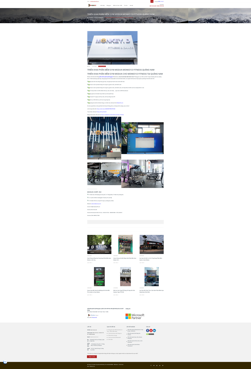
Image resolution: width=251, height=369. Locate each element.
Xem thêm (89, 262)
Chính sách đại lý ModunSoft (114, 337)
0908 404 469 (92, 334)
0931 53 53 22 (160, 6)
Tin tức (125, 5)
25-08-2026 (89, 255)
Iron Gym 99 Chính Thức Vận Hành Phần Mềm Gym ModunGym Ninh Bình (152, 291)
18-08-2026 (142, 287)
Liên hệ (131, 5)
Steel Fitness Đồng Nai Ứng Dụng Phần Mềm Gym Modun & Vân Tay (99, 259)
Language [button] (156, 1)
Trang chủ (90, 17)
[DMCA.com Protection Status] (150, 334)
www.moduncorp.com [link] (96, 203)
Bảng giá (109, 5)
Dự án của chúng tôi (99, 17)
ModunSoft (94, 317)
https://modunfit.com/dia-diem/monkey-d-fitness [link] (112, 114)
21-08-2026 (115, 287)
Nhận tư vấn (92, 356)
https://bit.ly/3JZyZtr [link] (102, 111)
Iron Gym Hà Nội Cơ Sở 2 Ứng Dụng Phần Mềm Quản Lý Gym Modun (151, 259)
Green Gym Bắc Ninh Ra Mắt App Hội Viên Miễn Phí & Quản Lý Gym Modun (98, 291)
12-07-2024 (94, 66)
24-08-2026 (142, 255)
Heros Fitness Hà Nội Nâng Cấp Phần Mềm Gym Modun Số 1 (124, 259)
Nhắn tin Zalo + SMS (117, 5)
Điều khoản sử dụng (112, 335)
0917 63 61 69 (153, 6)
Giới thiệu (102, 5)
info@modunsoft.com (94, 1)
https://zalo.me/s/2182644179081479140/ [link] (106, 108)
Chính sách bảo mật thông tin (115, 333)
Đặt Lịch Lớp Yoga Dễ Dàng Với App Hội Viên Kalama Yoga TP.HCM (124, 291)
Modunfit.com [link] (120, 102)
